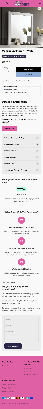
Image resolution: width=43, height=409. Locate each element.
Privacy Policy (7, 388)
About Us (5, 366)
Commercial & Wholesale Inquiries (31, 373)
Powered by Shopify (23, 403)
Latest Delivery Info (9, 384)
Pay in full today (11, 89)
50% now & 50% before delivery (17, 92)
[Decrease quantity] (4, 72)
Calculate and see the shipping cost (15, 81)
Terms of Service (8, 391)
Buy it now (28, 74)
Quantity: (5, 68)
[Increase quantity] (12, 72)
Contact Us (28, 368)
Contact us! (9, 128)
